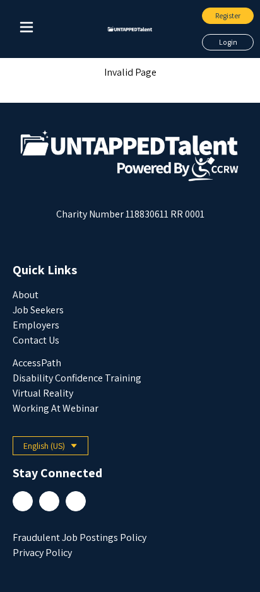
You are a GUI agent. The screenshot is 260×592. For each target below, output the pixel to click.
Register (227, 15)
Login (228, 42)
